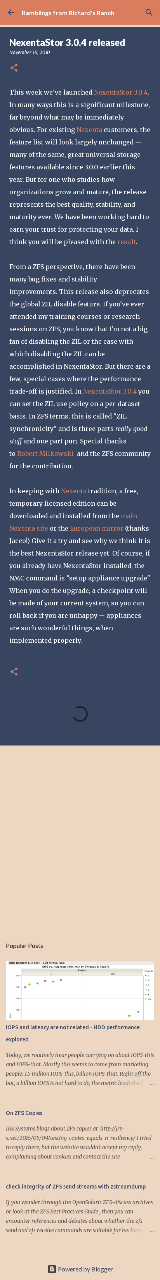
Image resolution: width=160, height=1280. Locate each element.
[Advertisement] (80, 837)
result (126, 242)
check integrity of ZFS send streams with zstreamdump (76, 1186)
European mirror (96, 528)
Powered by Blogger (85, 1269)
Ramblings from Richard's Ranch (68, 12)
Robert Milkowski (45, 453)
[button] (14, 68)
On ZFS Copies (24, 1113)
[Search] (149, 12)
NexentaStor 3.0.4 (121, 92)
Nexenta (89, 130)
